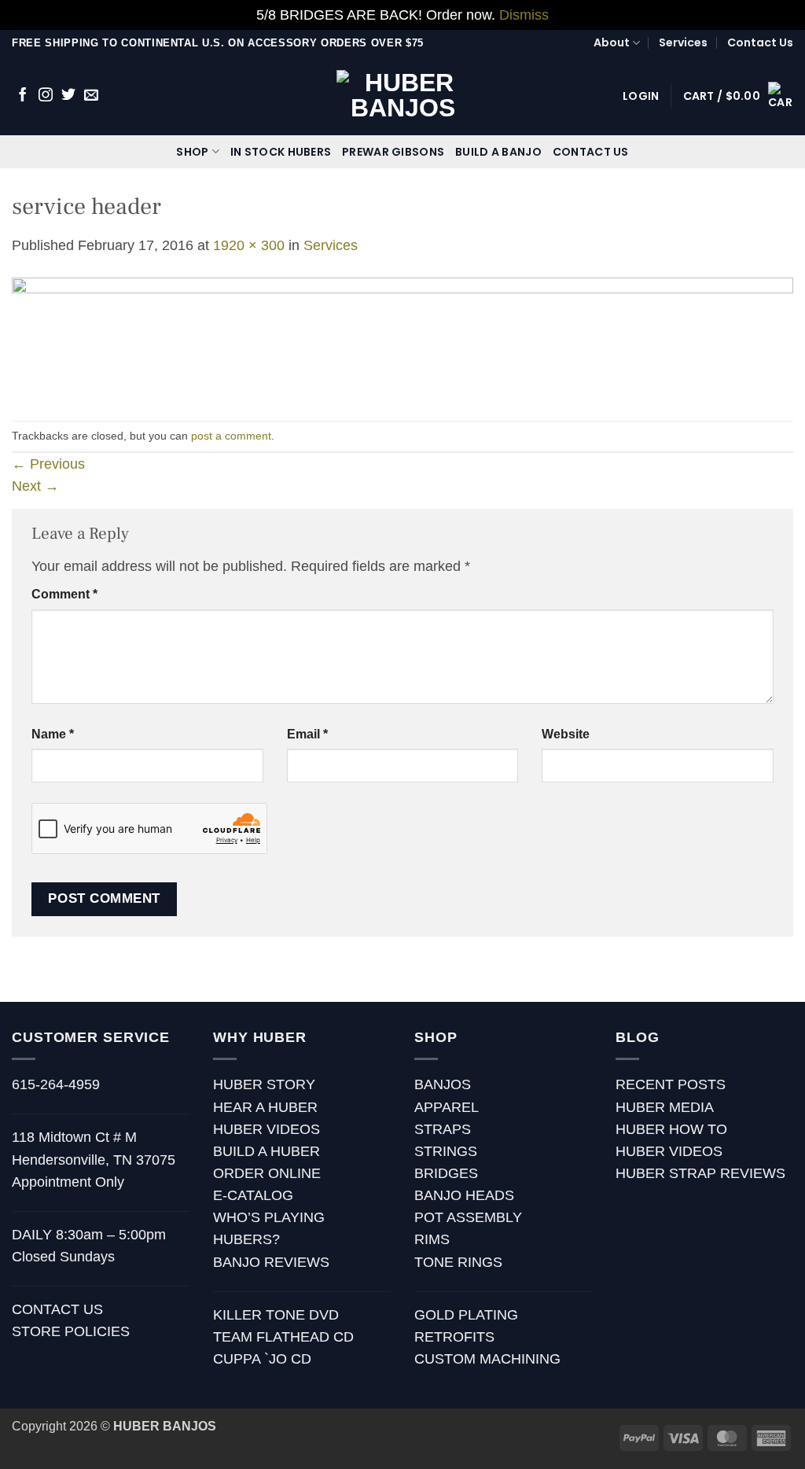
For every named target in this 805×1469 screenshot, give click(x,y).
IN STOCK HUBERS (280, 152)
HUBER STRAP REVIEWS (700, 1173)
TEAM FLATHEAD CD (283, 1337)
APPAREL (446, 1107)
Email (307, 734)
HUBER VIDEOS (266, 1129)
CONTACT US (591, 152)
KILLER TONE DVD (276, 1315)
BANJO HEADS (464, 1195)
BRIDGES (446, 1173)
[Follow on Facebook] (23, 96)
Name (52, 734)
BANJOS (442, 1084)
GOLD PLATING (466, 1315)
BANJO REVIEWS (271, 1262)
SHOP (192, 152)
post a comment (231, 435)
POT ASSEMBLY (468, 1217)
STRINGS (445, 1151)
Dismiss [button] (524, 15)
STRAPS (442, 1129)
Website (566, 734)
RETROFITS (454, 1337)
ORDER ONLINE (267, 1173)
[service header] (402, 337)
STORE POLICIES (71, 1331)
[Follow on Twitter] (68, 96)
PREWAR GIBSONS (393, 152)
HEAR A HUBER (265, 1107)
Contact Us (760, 42)
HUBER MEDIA (665, 1107)
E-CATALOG (253, 1195)
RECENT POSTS (671, 1084)
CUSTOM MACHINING (487, 1359)
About (612, 42)
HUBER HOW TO (671, 1129)
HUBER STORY (264, 1084)
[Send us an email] (91, 96)
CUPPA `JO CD (262, 1359)
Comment (64, 594)
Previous (48, 464)
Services (683, 42)
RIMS (432, 1239)
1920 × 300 (249, 245)
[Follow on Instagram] (46, 96)
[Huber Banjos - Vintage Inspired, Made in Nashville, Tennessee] (402, 95)
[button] (641, 96)
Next (35, 486)
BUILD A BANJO (498, 152)
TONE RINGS (458, 1262)
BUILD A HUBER (266, 1151)
